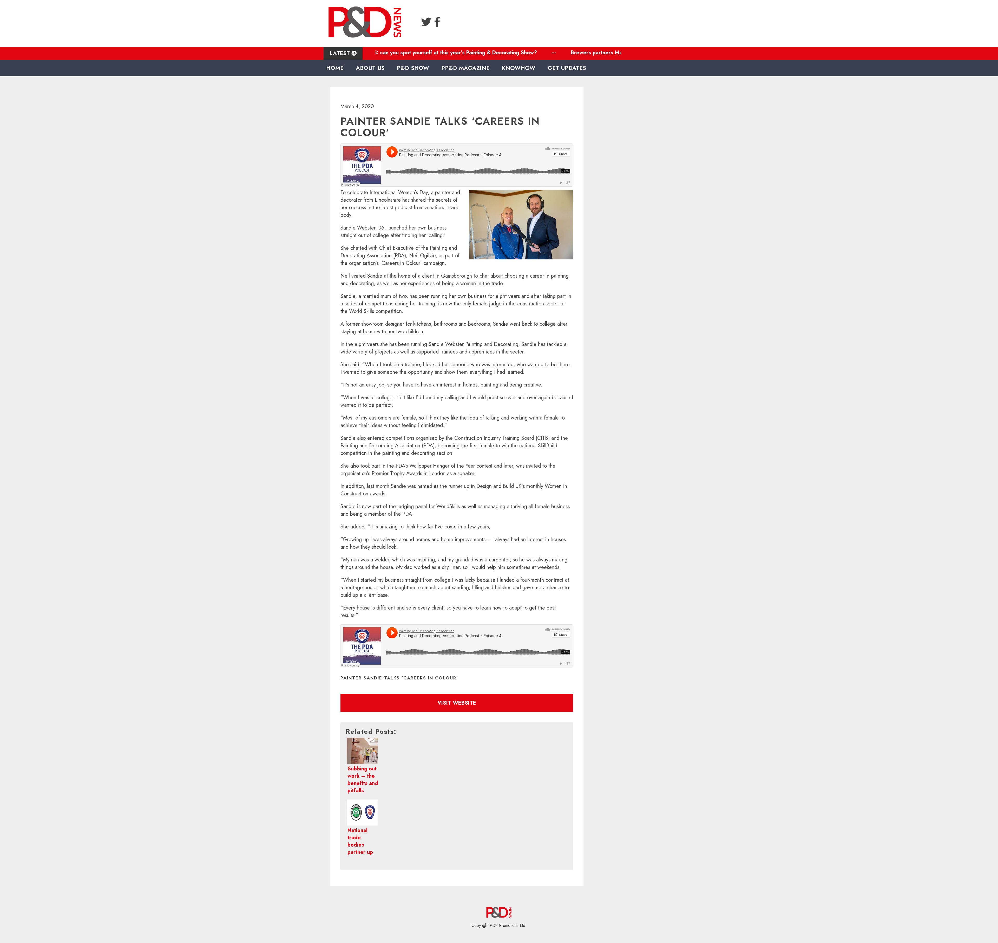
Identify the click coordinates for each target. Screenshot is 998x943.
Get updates (567, 68)
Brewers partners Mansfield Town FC (574, 52)
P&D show (413, 68)
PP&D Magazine (465, 68)
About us (370, 68)
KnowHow (518, 68)
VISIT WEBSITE (456, 703)
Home (335, 68)
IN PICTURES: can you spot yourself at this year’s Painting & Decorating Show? (399, 52)
